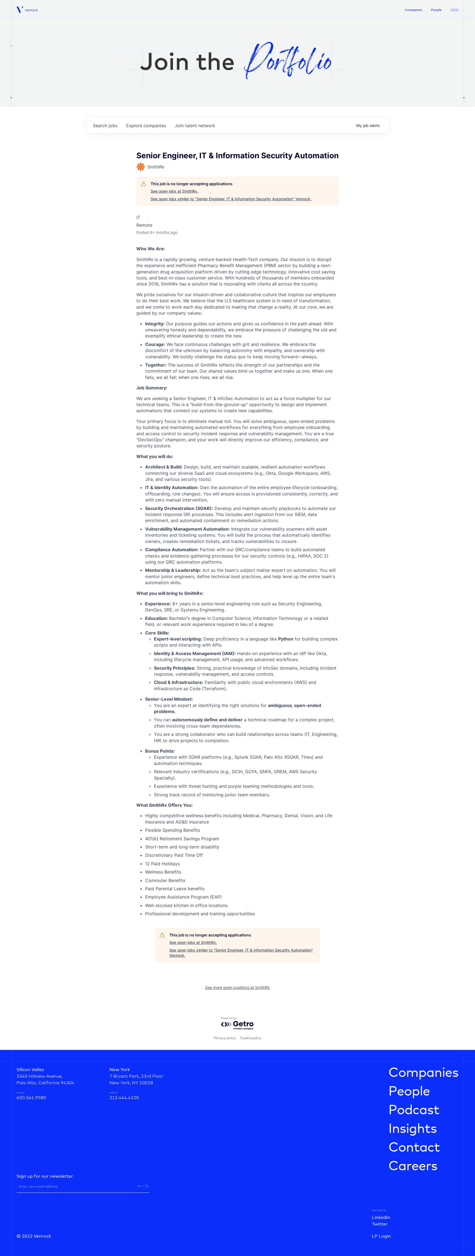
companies (146, 125)
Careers (412, 1166)
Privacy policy (225, 1038)
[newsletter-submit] (142, 1186)
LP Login (381, 1236)
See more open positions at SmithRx (237, 987)
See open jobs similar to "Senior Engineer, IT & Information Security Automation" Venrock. (231, 198)
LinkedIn (381, 1217)
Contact (414, 1147)
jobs (105, 125)
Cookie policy (250, 1038)
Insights (412, 1129)
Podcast (413, 1110)
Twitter (380, 1224)
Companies (413, 10)
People (436, 10)
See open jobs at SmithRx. (174, 191)
